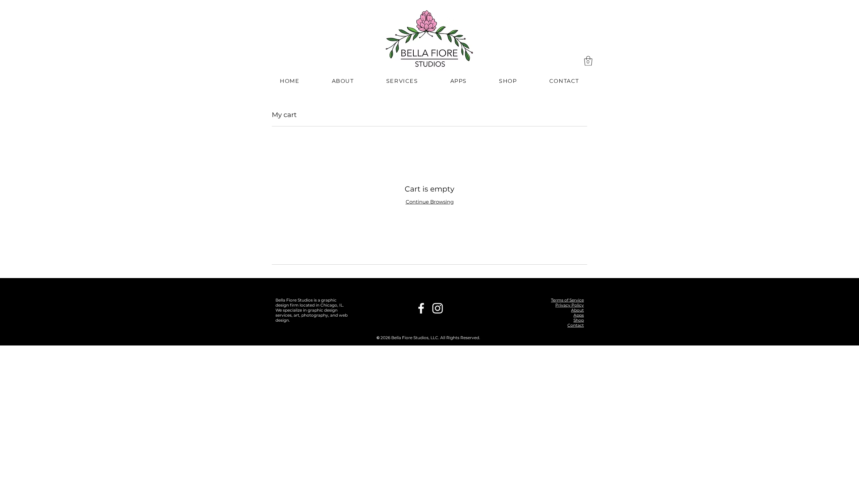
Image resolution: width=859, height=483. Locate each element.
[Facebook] (421, 308)
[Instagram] (438, 308)
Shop (578, 320)
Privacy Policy (569, 305)
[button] (588, 61)
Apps (578, 315)
